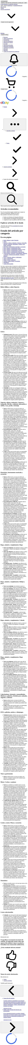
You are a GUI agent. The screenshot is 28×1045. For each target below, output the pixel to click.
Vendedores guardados (8, 47)
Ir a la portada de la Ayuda (17, 226)
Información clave (5, 937)
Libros (4, 241)
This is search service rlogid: (7, 206)
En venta (5, 43)
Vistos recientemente (8, 38)
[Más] (14, 124)
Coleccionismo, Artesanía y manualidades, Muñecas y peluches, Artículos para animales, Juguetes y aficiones (15, 255)
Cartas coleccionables (8, 263)
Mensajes (5, 50)
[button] (14, 955)
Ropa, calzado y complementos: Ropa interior (13, 252)
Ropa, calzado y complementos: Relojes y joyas (14, 249)
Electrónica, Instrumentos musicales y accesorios (14, 246)
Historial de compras (8, 42)
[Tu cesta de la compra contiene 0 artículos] (11, 87)
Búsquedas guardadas (8, 46)
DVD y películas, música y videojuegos (12, 257)
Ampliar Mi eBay (4, 34)
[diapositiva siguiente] (12, 1027)
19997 (25, 2)
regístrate (15, 5)
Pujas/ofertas (6, 39)
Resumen (5, 37)
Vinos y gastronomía (8, 258)
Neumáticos (6, 262)
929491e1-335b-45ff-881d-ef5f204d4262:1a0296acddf (12, 2)
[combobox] (7, 193)
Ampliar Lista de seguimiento (7, 22)
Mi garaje (5, 49)
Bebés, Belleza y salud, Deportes (10, 240)
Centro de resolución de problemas (11, 51)
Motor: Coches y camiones (9, 259)
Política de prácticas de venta (7, 277)
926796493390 (4, 1)
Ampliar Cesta (4, 89)
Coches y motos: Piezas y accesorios (11, 261)
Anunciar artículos (7, 166)
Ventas (4, 979)
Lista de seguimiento (8, 41)
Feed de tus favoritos (8, 45)
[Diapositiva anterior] (12, 990)
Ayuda (4, 6)
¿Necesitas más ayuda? (6, 226)
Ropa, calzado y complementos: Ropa (12, 248)
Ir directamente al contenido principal (9, 4)
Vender (2, 8)
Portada (5, 106)
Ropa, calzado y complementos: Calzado (12, 250)
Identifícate (9, 5)
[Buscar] (12, 199)
